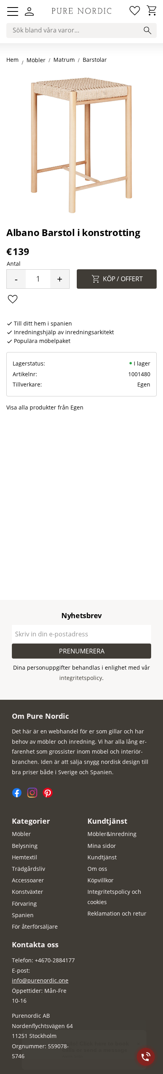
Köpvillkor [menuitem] (100, 880)
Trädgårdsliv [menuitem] (28, 868)
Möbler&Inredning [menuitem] (111, 834)
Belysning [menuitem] (25, 845)
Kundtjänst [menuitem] (107, 821)
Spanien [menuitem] (23, 915)
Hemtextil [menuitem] (24, 857)
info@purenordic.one (40, 980)
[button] (12, 11)
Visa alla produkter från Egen (44, 407)
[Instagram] (35, 795)
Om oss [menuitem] (97, 868)
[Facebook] (19, 795)
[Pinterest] (50, 795)
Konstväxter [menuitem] (27, 891)
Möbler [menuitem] (21, 834)
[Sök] (147, 30)
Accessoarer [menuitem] (28, 880)
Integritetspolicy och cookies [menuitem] (114, 897)
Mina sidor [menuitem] (101, 845)
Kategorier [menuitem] (31, 821)
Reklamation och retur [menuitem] (116, 913)
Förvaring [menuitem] (24, 903)
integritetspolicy (80, 678)
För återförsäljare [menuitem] (35, 926)
